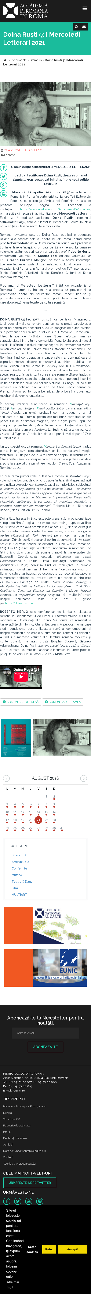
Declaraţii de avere (15, 1138)
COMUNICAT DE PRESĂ (22, 702)
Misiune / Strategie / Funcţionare (24, 1106)
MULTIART (19, 894)
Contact (8, 1157)
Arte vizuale (20, 862)
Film (15, 888)
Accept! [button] (72, 1249)
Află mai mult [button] (13, 1284)
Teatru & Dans (22, 881)
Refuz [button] (49, 1249)
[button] (87, 86)
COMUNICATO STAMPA (64, 702)
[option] (16, 738)
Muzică (17, 875)
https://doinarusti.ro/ (19, 603)
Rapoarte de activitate (16, 1125)
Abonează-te (45, 1047)
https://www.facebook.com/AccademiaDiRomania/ (55, 209)
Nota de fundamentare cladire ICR (24, 1151)
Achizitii (8, 1144)
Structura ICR (11, 1119)
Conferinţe (19, 868)
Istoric (7, 1131)
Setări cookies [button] (32, 1249)
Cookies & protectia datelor (19, 1163)
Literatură (19, 855)
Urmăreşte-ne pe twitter (30, 1182)
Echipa (7, 1112)
